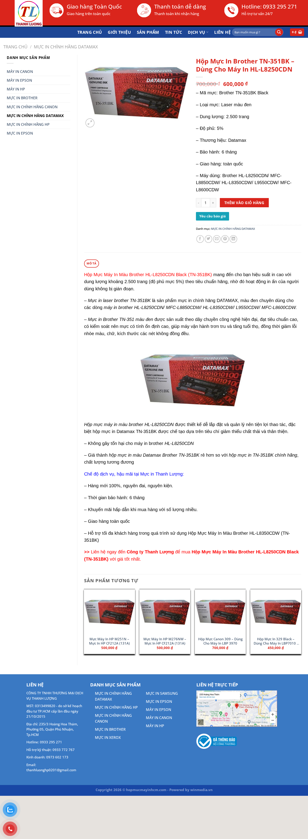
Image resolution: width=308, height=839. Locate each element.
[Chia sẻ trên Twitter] (208, 239)
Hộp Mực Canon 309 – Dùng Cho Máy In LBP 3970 (220, 641)
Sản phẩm (148, 32)
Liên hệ (222, 32)
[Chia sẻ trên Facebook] (200, 239)
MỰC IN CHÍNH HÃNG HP (28, 124)
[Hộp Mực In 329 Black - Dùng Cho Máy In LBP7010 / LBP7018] (275, 611)
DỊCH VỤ (196, 32)
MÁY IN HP (16, 89)
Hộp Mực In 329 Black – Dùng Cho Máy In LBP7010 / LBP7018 (276, 641)
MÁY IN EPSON (19, 80)
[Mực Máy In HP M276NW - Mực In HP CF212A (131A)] (164, 611)
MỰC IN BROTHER (22, 97)
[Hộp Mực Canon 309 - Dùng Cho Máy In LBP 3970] (220, 611)
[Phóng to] (89, 122)
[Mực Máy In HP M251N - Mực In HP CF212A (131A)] (109, 611)
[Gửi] (279, 32)
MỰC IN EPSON (20, 133)
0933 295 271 (280, 6)
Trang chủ (89, 32)
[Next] (301, 623)
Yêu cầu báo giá (212, 216)
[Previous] (84, 623)
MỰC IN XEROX (108, 737)
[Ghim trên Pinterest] (225, 239)
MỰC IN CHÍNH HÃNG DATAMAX (66, 47)
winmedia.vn (201, 789)
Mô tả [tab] (91, 263)
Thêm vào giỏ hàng (244, 202)
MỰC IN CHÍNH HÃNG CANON (32, 106)
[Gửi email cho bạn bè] (217, 239)
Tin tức (173, 32)
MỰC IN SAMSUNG (162, 693)
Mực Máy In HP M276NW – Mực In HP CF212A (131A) (164, 641)
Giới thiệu (119, 32)
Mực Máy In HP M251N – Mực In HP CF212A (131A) (109, 641)
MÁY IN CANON (20, 71)
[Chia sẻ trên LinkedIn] (233, 239)
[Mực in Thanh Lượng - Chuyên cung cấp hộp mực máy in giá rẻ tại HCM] (22, 13)
